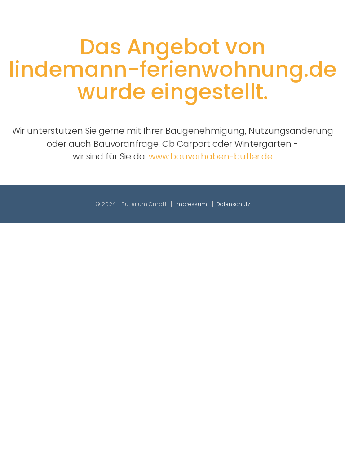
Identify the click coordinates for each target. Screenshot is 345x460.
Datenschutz (233, 204)
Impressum (191, 204)
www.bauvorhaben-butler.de (211, 156)
